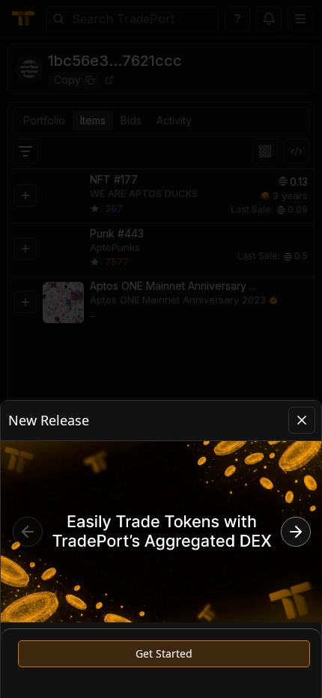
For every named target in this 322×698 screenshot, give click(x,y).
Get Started (164, 653)
